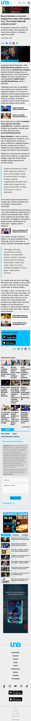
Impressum (15, 710)
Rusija (15, 433)
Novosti (15, 659)
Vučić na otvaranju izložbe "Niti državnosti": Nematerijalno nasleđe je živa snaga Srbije (20, 110)
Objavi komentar (15, 498)
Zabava (15, 672)
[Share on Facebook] (7, 43)
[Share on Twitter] (10, 43)
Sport (15, 665)
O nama (15, 708)
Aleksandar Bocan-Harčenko (10, 436)
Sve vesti (15, 656)
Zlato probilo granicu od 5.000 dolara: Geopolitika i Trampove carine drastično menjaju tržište (20, 317)
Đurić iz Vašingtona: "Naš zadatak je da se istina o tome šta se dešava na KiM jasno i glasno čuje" (20, 232)
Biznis (16, 662)
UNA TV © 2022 (15, 719)
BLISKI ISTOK (15, 652)
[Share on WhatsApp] (17, 43)
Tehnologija (15, 669)
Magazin (16, 675)
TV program (15, 679)
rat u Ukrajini (6, 433)
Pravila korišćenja (15, 713)
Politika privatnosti (15, 716)
